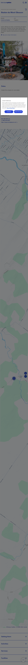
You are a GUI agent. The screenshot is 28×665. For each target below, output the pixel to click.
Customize (9, 111)
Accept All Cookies (18, 111)
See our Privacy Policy (11, 108)
